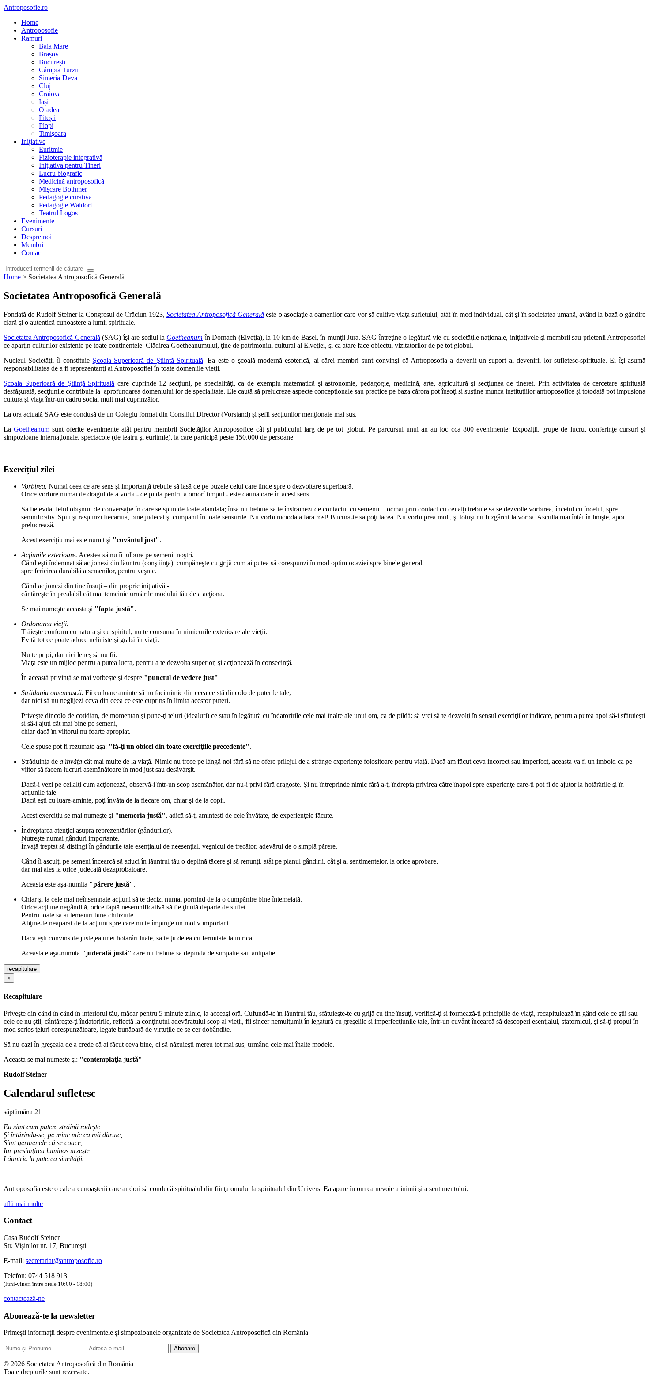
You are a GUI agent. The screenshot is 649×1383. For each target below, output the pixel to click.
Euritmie (51, 149)
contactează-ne (24, 1298)
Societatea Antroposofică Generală (52, 337)
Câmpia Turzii (59, 70)
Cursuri (31, 229)
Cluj (45, 86)
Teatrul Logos (58, 213)
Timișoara (52, 133)
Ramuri (31, 38)
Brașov (49, 54)
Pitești (47, 117)
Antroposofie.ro (26, 7)
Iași (44, 101)
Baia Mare (53, 46)
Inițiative (33, 141)
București (52, 62)
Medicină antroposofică (71, 181)
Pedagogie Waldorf (65, 205)
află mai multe (23, 1203)
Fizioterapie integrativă (70, 157)
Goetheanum (31, 429)
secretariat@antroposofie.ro (64, 1260)
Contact (32, 252)
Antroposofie (39, 30)
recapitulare (22, 969)
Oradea (49, 109)
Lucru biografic (60, 173)
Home (29, 22)
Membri (32, 244)
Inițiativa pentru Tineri (70, 165)
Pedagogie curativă (65, 197)
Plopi (46, 125)
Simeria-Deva (58, 78)
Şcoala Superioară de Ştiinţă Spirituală (148, 360)
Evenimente (37, 221)
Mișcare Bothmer (63, 189)
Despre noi (36, 237)
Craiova (50, 94)
